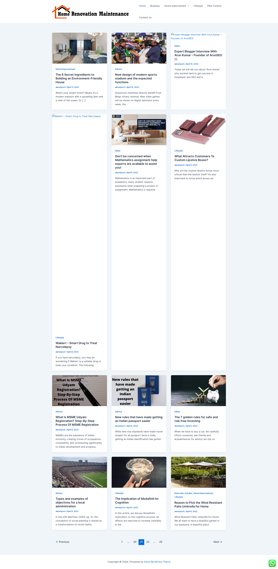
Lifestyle (198, 5)
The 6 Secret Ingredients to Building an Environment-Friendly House (79, 78)
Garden (188, 493)
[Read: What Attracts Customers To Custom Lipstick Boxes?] (198, 129)
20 (134, 541)
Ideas (177, 46)
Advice (118, 69)
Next (218, 541)
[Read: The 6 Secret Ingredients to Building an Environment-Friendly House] (79, 47)
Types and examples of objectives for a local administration (72, 502)
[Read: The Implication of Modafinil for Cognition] (139, 472)
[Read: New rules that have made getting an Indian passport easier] (139, 390)
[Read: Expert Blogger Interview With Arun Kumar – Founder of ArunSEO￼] (198, 36)
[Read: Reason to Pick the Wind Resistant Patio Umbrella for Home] (198, 472)
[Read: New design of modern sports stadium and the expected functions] (139, 47)
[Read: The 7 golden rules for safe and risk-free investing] (198, 390)
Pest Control (214, 5)
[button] (187, 6)
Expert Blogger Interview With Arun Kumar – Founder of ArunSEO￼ (198, 55)
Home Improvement (175, 5)
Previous (62, 541)
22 (147, 541)
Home (142, 5)
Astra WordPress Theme (157, 561)
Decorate (178, 493)
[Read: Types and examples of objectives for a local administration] (79, 472)
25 (160, 541)
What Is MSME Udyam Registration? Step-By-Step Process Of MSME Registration (77, 420)
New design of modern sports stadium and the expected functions (136, 78)
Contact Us (145, 17)
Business (155, 5)
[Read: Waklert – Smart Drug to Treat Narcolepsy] (79, 223)
